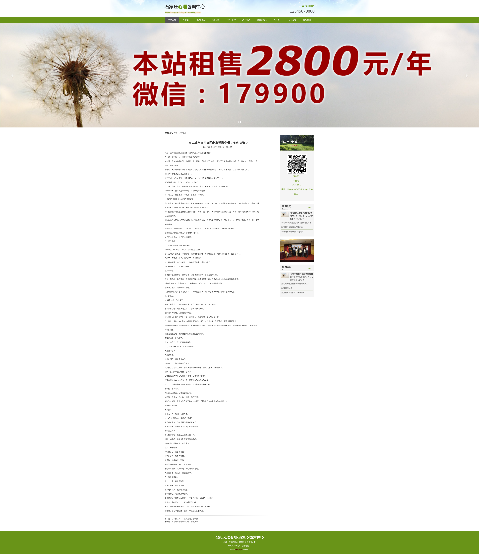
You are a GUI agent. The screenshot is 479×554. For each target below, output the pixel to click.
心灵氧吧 (182, 133)
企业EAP (292, 20)
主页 (175, 133)
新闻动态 (201, 20)
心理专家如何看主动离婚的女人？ (296, 284)
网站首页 (172, 20)
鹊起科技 (239, 550)
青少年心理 (231, 20)
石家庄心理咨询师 (214, 147)
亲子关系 (246, 20)
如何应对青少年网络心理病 (293, 293)
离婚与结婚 (287, 288)
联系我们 (307, 20)
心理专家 (215, 20)
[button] (12, 75)
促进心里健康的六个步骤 (293, 232)
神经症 (277, 20)
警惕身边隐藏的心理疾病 (293, 227)
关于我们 (186, 20)
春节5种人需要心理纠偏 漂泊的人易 (297, 223)
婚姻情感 (261, 20)
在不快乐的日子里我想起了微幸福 (185, 519)
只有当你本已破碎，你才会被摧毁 (185, 522)
